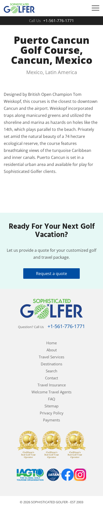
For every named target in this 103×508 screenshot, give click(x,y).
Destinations (51, 363)
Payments (51, 419)
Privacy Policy (52, 412)
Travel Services (51, 356)
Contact (51, 377)
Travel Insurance (52, 384)
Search (51, 370)
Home (51, 342)
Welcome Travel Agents (52, 391)
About (51, 349)
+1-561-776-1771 (58, 20)
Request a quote (51, 273)
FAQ (51, 398)
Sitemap (51, 405)
